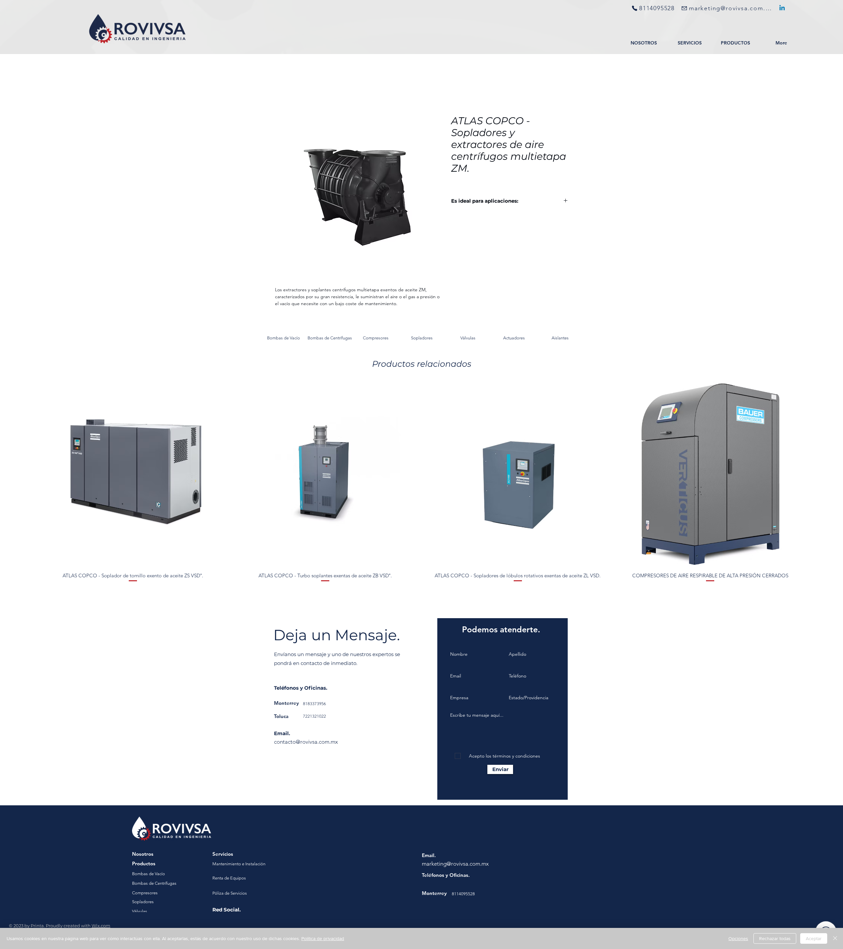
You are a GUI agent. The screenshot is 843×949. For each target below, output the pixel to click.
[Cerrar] (835, 938)
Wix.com (101, 927)
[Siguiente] (813, 475)
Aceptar (814, 938)
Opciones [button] (738, 938)
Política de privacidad (322, 938)
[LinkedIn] (782, 8)
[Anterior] (30, 475)
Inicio (281, 92)
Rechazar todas (775, 938)
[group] (421, 483)
